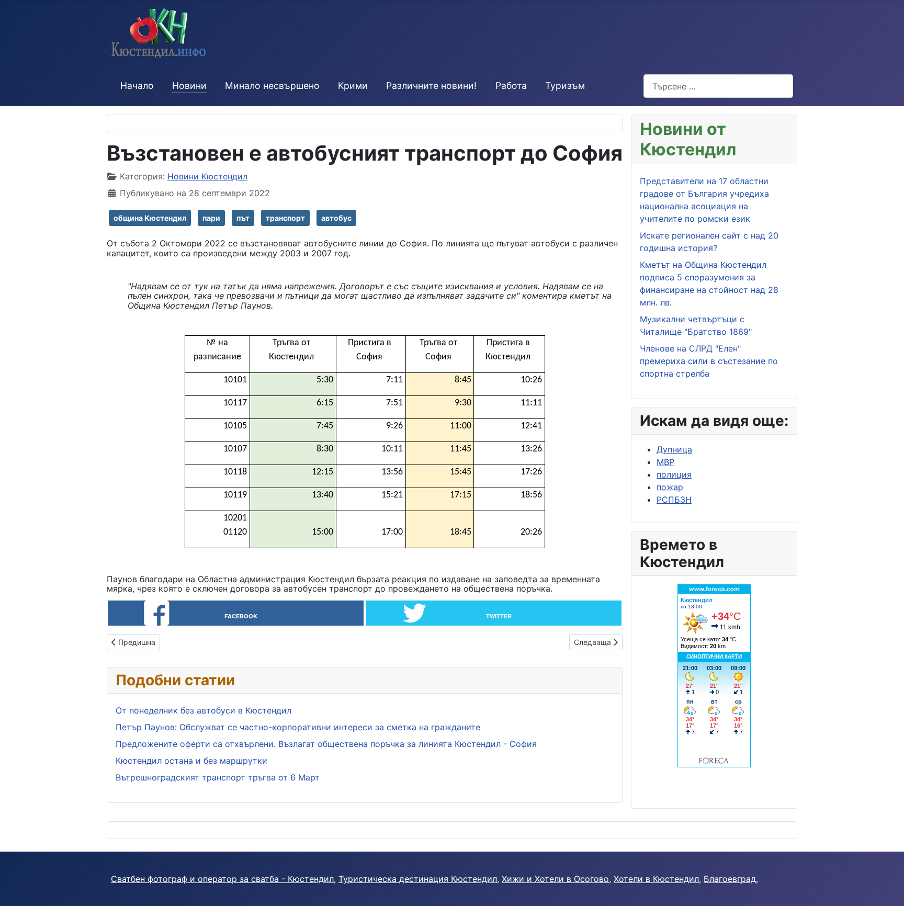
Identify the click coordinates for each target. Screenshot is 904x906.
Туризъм (565, 85)
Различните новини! (431, 85)
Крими (353, 85)
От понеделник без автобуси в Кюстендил (203, 710)
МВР (665, 462)
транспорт (285, 217)
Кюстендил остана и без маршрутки (191, 760)
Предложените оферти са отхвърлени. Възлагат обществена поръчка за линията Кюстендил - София (326, 744)
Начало (137, 85)
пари (211, 217)
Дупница (674, 449)
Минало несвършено (272, 85)
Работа (511, 85)
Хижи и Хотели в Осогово (555, 879)
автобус (336, 217)
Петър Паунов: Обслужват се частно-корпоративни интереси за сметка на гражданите (298, 727)
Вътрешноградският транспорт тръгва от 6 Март (218, 777)
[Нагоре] (886, 887)
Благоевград (730, 879)
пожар (670, 487)
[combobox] (718, 86)
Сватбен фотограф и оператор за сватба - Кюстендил (222, 879)
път (243, 217)
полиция (674, 474)
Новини (189, 85)
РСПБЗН (674, 499)
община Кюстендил (150, 217)
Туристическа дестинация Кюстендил (417, 879)
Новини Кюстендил (207, 176)
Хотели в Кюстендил (656, 879)
